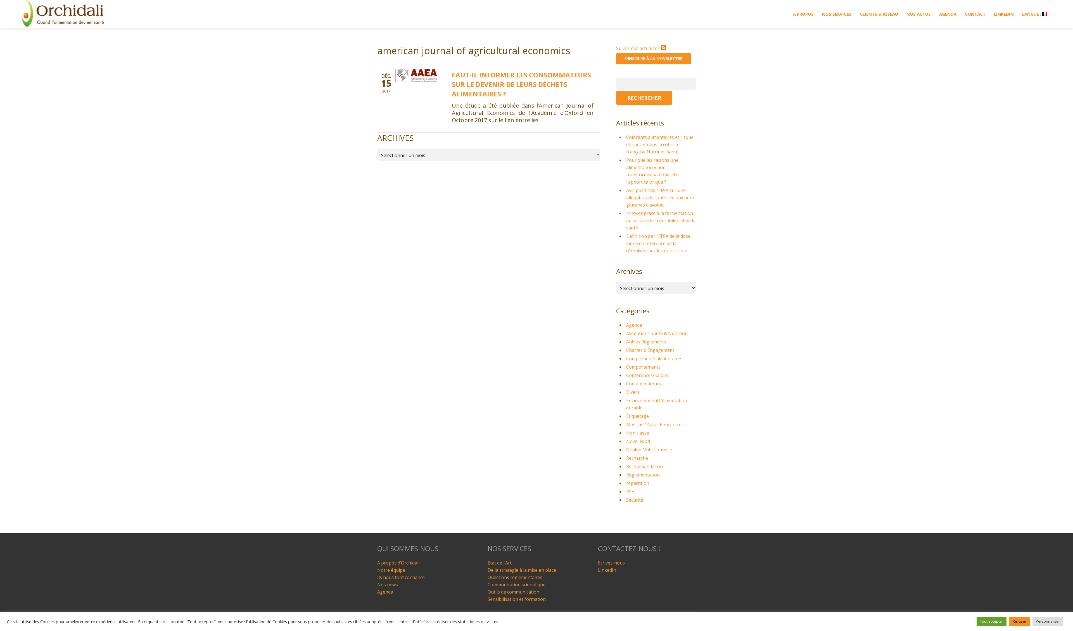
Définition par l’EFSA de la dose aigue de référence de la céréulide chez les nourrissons (658, 243)
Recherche (637, 458)
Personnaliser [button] (1048, 621)
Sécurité (634, 500)
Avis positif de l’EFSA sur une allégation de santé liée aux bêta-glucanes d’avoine (660, 197)
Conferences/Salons (647, 375)
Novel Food (638, 441)
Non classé (637, 433)
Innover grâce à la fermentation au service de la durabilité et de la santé (660, 220)
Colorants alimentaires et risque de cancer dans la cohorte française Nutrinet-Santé (660, 144)
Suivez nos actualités (638, 48)
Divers (633, 392)
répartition (637, 483)
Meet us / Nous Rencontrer (654, 424)
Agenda (634, 325)
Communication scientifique (516, 585)
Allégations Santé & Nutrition (657, 333)
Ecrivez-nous (611, 563)
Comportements (643, 367)
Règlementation (643, 475)
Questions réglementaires (515, 577)
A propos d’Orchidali (398, 563)
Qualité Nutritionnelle (649, 450)
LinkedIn (607, 570)
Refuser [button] (1019, 621)
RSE (630, 491)
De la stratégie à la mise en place (522, 570)
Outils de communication (513, 592)
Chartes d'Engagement (650, 350)
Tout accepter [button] (991, 621)
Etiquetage (637, 416)
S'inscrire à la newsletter (654, 58)
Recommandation (644, 466)
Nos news (387, 585)
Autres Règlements (646, 342)
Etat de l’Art (500, 563)
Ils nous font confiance (401, 577)
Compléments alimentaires (654, 358)
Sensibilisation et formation (517, 599)
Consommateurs (643, 384)
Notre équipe (391, 570)
